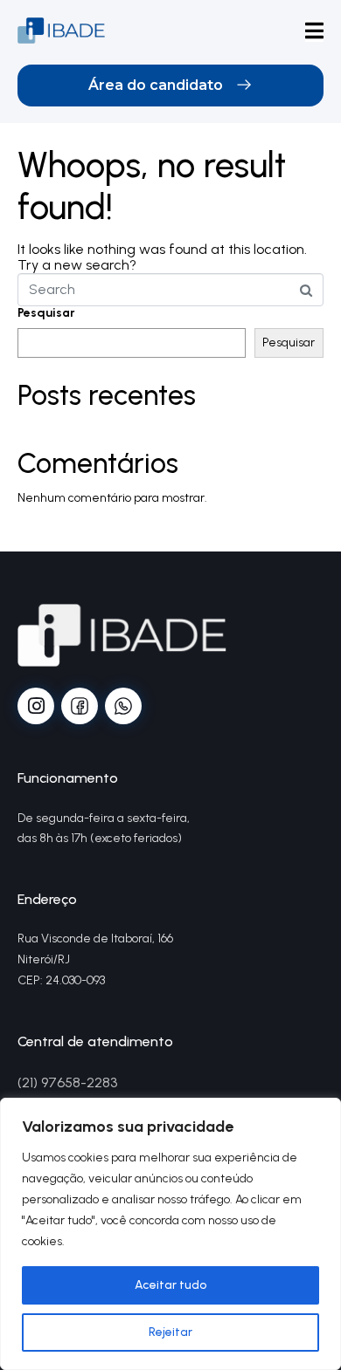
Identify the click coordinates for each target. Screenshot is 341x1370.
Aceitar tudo (170, 1285)
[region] (170, 1234)
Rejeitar (170, 1332)
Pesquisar (46, 313)
